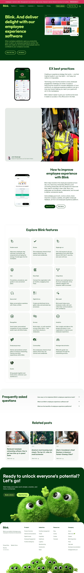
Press (69, 541)
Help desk (70, 544)
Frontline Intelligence (29, 541)
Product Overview (28, 531)
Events (55, 533)
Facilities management (44, 531)
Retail (40, 549)
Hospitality (41, 536)
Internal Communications (30, 533)
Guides (55, 536)
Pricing (48, 6)
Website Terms (14, 545)
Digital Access (27, 536)
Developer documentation (74, 547)
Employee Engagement (29, 539)
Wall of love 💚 (71, 533)
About (69, 531)
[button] (15, 6)
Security (5, 547)
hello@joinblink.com (73, 549)
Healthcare (41, 539)
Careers (70, 536)
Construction (42, 547)
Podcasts (55, 539)
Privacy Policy (6, 545)
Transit (40, 533)
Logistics (41, 541)
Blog (54, 531)
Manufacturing (42, 544)
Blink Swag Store (72, 539)
